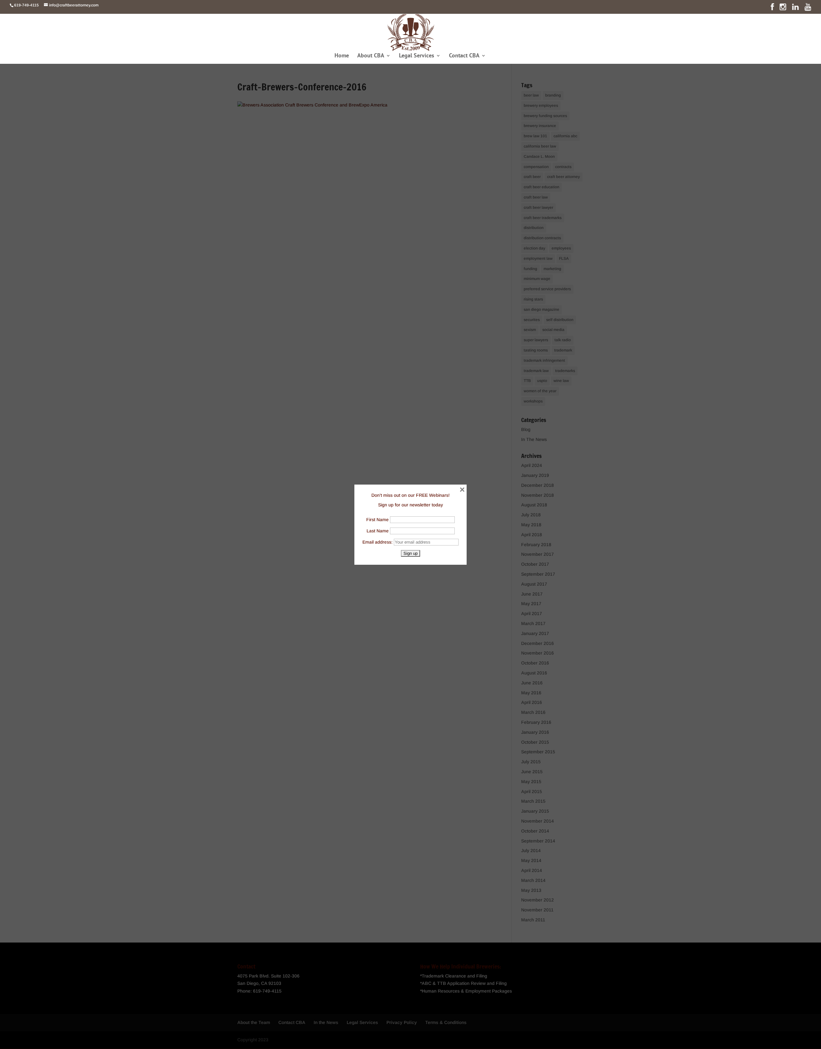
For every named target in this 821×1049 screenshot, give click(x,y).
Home (341, 56)
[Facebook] (772, 8)
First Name (377, 519)
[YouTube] (808, 8)
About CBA (370, 56)
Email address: (378, 542)
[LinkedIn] (795, 8)
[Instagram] (783, 8)
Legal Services (416, 56)
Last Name (378, 530)
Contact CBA (464, 56)
